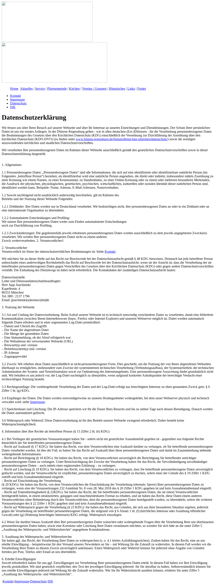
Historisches (117, 88)
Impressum (17, 99)
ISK (13, 107)
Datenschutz (18, 103)
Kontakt (15, 96)
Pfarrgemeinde (57, 88)
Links (131, 88)
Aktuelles (26, 88)
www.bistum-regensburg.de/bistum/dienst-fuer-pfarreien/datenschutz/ (121, 139)
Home (14, 88)
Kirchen (74, 88)
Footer (141, 88)
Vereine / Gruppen (94, 88)
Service (40, 88)
